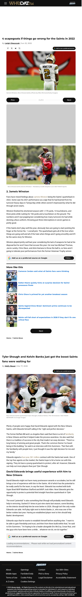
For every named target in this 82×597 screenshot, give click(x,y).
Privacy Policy (62, 574)
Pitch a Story (43, 574)
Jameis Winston (40, 197)
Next (69, 100)
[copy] (19, 48)
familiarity (69, 434)
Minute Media (15, 587)
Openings (25, 570)
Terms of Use (11, 577)
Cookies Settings (28, 581)
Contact (41, 570)
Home (8, 338)
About (8, 570)
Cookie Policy (26, 577)
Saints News (18, 338)
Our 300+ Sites (62, 570)
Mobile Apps (11, 574)
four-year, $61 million (30, 457)
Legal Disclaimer (45, 577)
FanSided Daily (27, 574)
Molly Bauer (10, 366)
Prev (13, 100)
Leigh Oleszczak (12, 43)
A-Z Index (10, 581)
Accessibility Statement (66, 577)
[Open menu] (5, 3)
